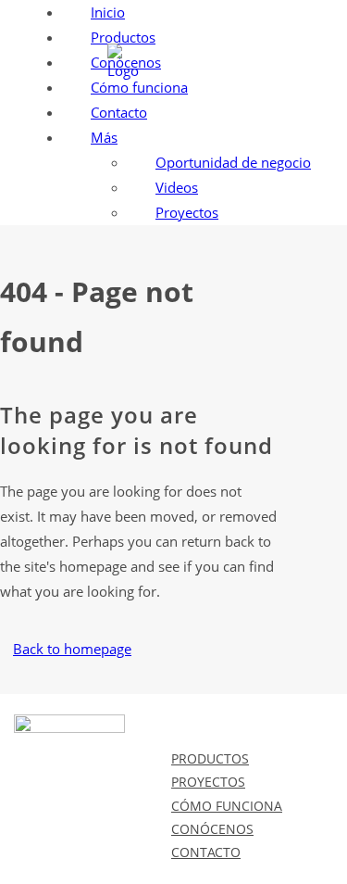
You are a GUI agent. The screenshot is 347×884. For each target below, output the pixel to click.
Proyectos (208, 781)
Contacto (206, 852)
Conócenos (212, 829)
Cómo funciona (226, 806)
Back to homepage (72, 648)
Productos (210, 758)
